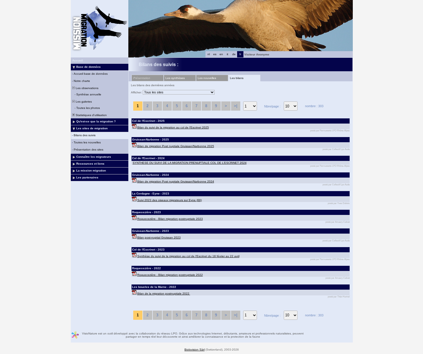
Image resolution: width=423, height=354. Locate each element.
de (234, 54)
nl (208, 54)
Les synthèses (175, 78)
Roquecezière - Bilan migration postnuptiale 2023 (170, 218)
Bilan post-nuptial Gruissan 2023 (159, 237)
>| (235, 106)
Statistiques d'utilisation (91, 115)
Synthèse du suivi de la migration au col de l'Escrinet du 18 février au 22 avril (188, 256)
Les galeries (83, 101)
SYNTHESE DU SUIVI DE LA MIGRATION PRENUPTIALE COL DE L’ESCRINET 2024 (190, 162)
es (214, 54)
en (221, 54)
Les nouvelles (207, 78)
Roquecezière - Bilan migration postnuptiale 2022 (170, 274)
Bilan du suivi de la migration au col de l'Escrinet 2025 (173, 127)
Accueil (77, 60)
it (227, 54)
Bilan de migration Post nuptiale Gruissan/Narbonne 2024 (175, 181)
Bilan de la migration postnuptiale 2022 (163, 293)
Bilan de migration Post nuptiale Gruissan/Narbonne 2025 (175, 146)
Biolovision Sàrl (194, 349)
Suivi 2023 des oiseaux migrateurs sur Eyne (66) (169, 200)
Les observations (86, 88)
